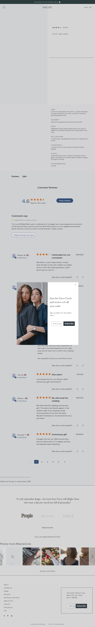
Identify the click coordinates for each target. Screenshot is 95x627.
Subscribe (69, 324)
